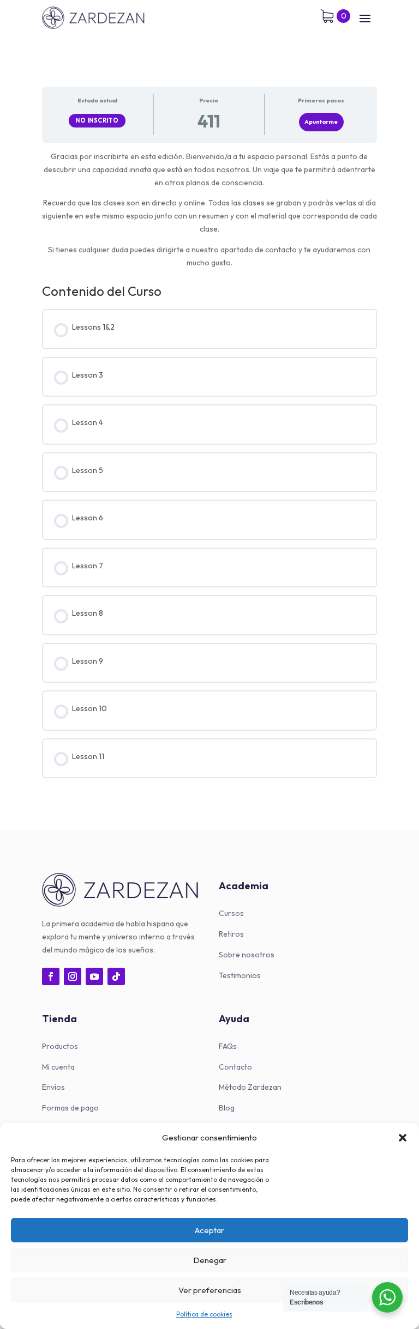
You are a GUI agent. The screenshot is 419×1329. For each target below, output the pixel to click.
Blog (227, 1108)
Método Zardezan (250, 1087)
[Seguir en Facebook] (50, 976)
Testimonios (240, 975)
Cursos (231, 913)
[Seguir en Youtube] (94, 976)
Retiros (231, 934)
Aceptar (209, 1230)
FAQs (228, 1046)
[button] (402, 1137)
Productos (60, 1046)
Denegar (209, 1260)
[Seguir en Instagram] (72, 976)
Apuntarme (321, 121)
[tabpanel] (209, 209)
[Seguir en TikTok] (116, 976)
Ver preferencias (209, 1290)
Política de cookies (204, 1314)
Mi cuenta (58, 1067)
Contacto (235, 1067)
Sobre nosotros (246, 955)
